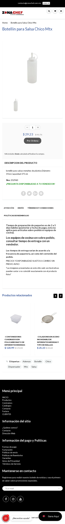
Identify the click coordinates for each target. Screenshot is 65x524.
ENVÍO (21, 208)
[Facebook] (6, 499)
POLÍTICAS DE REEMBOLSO (16, 215)
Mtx (26, 366)
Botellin (38, 361)
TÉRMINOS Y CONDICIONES (40, 208)
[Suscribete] (59, 488)
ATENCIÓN (9, 208)
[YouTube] (20, 499)
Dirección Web (8, 433)
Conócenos (7, 403)
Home (5, 23)
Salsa (34, 366)
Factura (5, 411)
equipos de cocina (22, 237)
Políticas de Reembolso (12, 455)
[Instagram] (13, 499)
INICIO (5, 397)
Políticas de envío (10, 452)
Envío (17, 154)
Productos (6, 400)
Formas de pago (9, 447)
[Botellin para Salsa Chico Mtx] (32, 68)
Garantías (6, 458)
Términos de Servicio (11, 464)
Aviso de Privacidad (11, 461)
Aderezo (27, 361)
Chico (48, 361)
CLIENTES (6, 414)
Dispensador (14, 366)
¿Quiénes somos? (10, 427)
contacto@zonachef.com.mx (29, 3)
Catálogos (6, 405)
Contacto (6, 408)
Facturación (7, 450)
